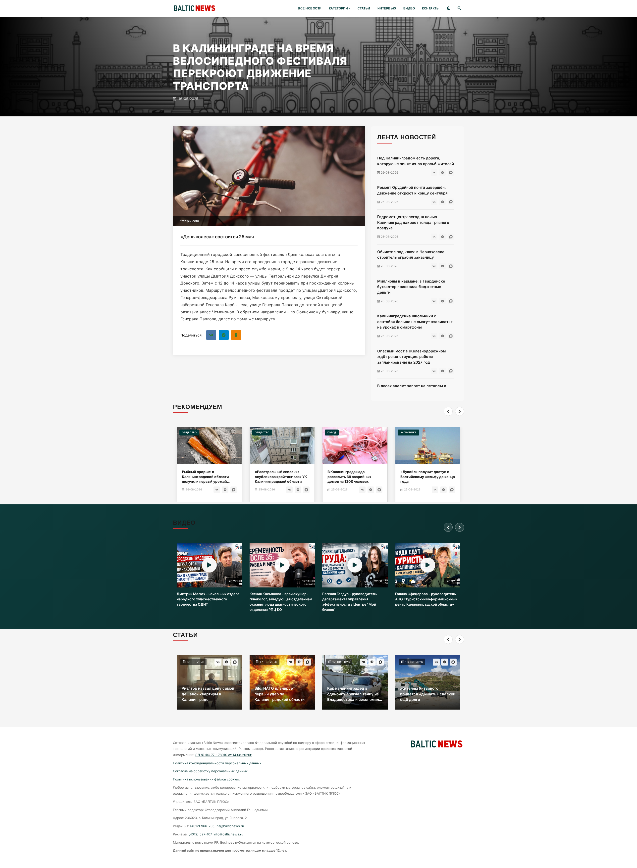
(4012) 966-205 (202, 826)
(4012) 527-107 (200, 834)
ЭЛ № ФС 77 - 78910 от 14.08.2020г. (223, 755)
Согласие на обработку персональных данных (210, 771)
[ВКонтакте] (211, 335)
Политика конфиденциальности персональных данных (217, 763)
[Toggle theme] (448, 8)
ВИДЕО (409, 8)
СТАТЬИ (364, 8)
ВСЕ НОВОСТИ (310, 8)
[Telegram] (224, 335)
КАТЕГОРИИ (338, 8)
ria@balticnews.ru (230, 826)
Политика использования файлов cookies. (206, 779)
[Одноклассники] (236, 335)
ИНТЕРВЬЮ (386, 8)
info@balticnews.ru (228, 834)
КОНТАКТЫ (430, 8)
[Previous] (448, 411)
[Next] (459, 411)
